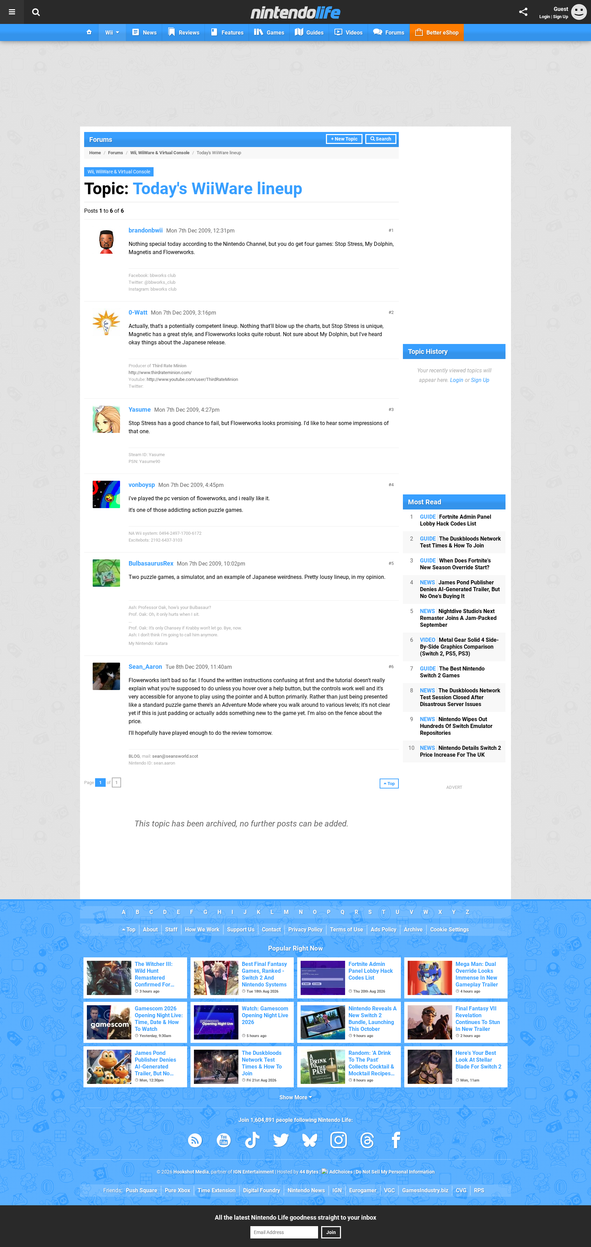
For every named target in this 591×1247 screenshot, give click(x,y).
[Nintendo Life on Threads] (367, 1141)
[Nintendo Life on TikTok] (252, 1141)
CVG (461, 1190)
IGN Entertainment (253, 1172)
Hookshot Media (191, 1172)
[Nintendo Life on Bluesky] (310, 1141)
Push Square (141, 1190)
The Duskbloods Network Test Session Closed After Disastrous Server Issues (460, 697)
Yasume (140, 409)
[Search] (36, 12)
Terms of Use (346, 929)
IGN (337, 1190)
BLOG (134, 756)
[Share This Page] (523, 12)
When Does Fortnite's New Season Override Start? (455, 564)
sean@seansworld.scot (175, 756)
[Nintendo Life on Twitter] (281, 1141)
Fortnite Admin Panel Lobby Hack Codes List (455, 520)
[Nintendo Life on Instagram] (338, 1141)
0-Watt (138, 312)
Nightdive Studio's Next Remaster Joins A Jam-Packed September (458, 618)
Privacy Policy (305, 929)
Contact (271, 929)
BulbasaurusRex (151, 563)
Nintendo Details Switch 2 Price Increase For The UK (460, 751)
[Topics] (12, 12)
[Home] (89, 32)
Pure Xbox (177, 1190)
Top (130, 929)
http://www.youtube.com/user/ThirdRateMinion (192, 379)
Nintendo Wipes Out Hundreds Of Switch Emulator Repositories (456, 726)
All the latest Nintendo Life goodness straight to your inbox (295, 1217)
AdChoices (340, 1172)
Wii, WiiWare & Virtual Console (159, 152)
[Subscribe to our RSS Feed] (195, 1141)
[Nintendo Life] (295, 12)
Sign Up (560, 16)
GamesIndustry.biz (425, 1190)
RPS (479, 1190)
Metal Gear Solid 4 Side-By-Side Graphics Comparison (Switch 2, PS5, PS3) (459, 647)
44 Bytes (309, 1172)
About (150, 929)
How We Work (202, 929)
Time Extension (217, 1190)
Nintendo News (306, 1190)
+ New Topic (344, 139)
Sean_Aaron (145, 666)
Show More (294, 1097)
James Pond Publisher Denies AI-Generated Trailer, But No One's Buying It (460, 589)
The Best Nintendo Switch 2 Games (452, 672)
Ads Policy (383, 929)
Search (383, 139)
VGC (389, 1190)
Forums (100, 139)
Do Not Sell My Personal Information (395, 1172)
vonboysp (142, 484)
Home (95, 152)
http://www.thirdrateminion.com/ (160, 372)
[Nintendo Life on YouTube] (223, 1141)
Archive (413, 929)
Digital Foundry (261, 1190)
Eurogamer (363, 1190)
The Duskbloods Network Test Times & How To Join (460, 542)
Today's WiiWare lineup (217, 188)
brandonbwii (146, 230)
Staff (171, 929)
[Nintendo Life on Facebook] (396, 1141)
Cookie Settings (449, 929)
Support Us (240, 929)
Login (544, 16)
